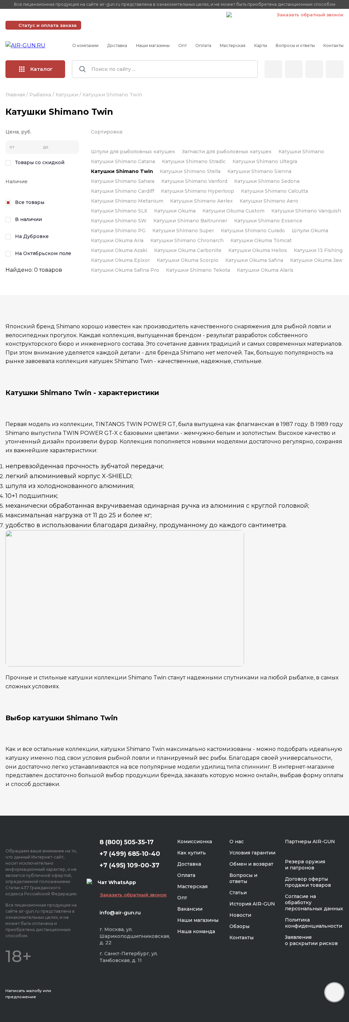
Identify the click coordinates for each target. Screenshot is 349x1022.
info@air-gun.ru (120, 912)
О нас (236, 841)
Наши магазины (153, 45)
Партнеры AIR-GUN (310, 841)
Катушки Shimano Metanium (127, 201)
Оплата (203, 45)
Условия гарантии (252, 853)
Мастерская (232, 45)
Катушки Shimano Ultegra (264, 161)
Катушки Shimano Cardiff (122, 191)
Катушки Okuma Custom (233, 211)
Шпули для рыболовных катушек (133, 151)
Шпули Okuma (310, 230)
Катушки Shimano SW (119, 221)
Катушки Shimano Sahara (122, 181)
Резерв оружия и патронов (305, 865)
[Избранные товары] (314, 69)
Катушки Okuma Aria (117, 240)
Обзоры (239, 926)
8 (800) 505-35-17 (127, 842)
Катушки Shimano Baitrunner (190, 221)
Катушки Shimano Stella (190, 171)
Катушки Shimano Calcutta (274, 191)
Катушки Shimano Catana (123, 161)
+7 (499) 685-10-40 (123, 14)
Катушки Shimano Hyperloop (197, 191)
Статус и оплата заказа (47, 25)
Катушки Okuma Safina (254, 260)
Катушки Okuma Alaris (265, 270)
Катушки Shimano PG (118, 230)
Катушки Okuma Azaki (119, 250)
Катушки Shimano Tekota (198, 270)
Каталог (41, 69)
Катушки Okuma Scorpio (187, 260)
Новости (240, 915)
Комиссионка (194, 841)
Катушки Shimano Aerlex (201, 201)
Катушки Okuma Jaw (316, 260)
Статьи (238, 893)
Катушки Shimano (301, 151)
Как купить (191, 853)
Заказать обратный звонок (310, 14)
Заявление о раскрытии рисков (311, 940)
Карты (260, 45)
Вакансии (189, 909)
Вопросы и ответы (295, 45)
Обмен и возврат (251, 864)
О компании (85, 45)
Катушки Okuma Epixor (120, 260)
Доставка (117, 45)
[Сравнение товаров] (294, 69)
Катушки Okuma (175, 211)
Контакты (333, 45)
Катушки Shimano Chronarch (187, 240)
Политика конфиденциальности (313, 923)
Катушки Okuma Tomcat (261, 240)
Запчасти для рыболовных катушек (227, 151)
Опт (182, 45)
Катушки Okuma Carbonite (188, 250)
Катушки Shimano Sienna (259, 171)
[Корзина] (335, 69)
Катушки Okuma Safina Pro (125, 270)
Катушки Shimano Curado (253, 230)
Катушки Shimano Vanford (194, 181)
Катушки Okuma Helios (257, 250)
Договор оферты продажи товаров (308, 882)
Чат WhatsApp (251, 15)
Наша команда (196, 931)
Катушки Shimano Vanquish (306, 211)
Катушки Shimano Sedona (267, 181)
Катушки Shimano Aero (269, 201)
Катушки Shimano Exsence (268, 221)
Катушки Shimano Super (183, 230)
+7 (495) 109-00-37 (191, 14)
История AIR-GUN (252, 904)
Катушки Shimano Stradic (194, 161)
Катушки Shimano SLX (119, 211)
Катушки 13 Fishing (318, 250)
